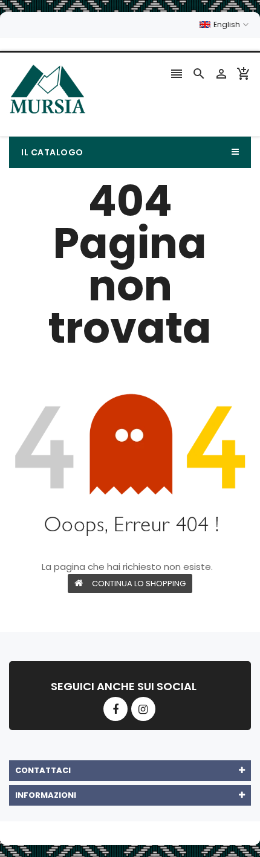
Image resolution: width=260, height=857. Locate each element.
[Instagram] (143, 709)
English (227, 24)
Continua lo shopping (139, 583)
